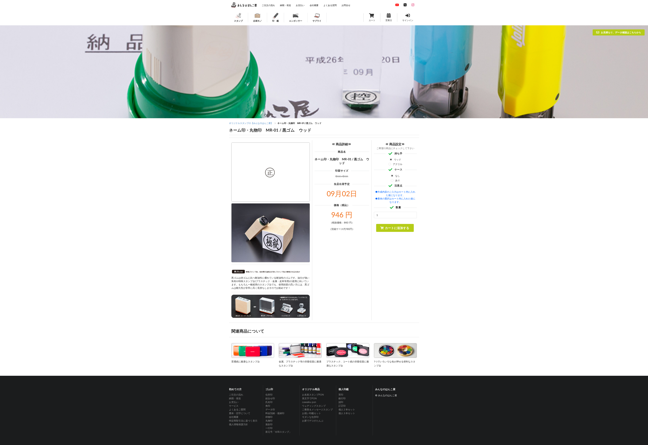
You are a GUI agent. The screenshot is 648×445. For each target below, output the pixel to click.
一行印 (269, 428)
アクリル (397, 164)
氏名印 (269, 402)
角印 (267, 405)
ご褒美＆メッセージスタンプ (317, 409)
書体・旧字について (239, 413)
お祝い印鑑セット (311, 413)
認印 (341, 402)
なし (397, 175)
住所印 (269, 394)
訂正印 (342, 405)
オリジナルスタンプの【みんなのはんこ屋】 (251, 123)
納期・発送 (235, 398)
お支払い (233, 402)
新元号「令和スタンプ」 (278, 431)
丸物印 (269, 420)
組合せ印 (270, 398)
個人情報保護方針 (238, 424)
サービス (233, 405)
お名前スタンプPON (313, 394)
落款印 (269, 424)
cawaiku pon (309, 402)
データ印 (270, 409)
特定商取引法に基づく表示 (243, 420)
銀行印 (342, 398)
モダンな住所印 (310, 416)
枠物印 (269, 416)
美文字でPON (309, 398)
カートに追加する (397, 228)
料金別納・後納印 (274, 413)
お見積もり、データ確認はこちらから (621, 32)
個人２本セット (347, 409)
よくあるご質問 (237, 409)
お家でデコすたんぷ (312, 420)
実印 (341, 394)
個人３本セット (347, 413)
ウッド (397, 159)
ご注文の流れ (236, 394)
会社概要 (233, 416)
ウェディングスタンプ (314, 405)
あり (397, 180)
